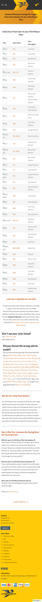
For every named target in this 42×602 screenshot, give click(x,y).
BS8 (14, 80)
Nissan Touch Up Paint (23, 385)
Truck (25, 376)
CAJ (17, 72)
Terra (13, 376)
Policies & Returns (9, 545)
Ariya (29, 358)
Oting (11, 370)
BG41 (18, 151)
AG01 (18, 136)
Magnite (35, 364)
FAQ (5, 539)
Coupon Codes (8, 548)
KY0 (14, 228)
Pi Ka (30, 370)
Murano (11, 367)
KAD (14, 196)
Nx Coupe (6, 370)
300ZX (20, 355)
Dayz (10, 361)
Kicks (16, 364)
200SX (10, 355)
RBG (14, 290)
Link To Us (6, 556)
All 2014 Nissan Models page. (17, 382)
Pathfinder (24, 370)
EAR (14, 130)
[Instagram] (7, 568)
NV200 (27, 367)
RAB (14, 265)
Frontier (29, 361)
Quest (5, 373)
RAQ (14, 273)
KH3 (14, 214)
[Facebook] (2, 568)
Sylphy (5, 376)
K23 (14, 176)
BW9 (14, 88)
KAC (14, 188)
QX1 (14, 259)
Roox (14, 373)
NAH (14, 242)
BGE (14, 72)
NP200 (17, 367)
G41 (14, 151)
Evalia (23, 361)
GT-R (34, 361)
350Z (24, 355)
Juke (11, 364)
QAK (14, 254)
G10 (14, 144)
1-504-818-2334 (10, 337)
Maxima (5, 367)
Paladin (16, 370)
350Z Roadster (31, 355)
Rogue (10, 373)
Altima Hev (23, 358)
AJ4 (14, 54)
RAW (14, 279)
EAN (14, 124)
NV (23, 367)
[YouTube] (4, 568)
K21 (14, 170)
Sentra (24, 373)
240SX (15, 355)
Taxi (9, 376)
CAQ (14, 109)
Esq (19, 361)
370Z (4, 358)
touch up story (13, 492)
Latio (26, 364)
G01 (14, 136)
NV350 (32, 367)
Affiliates (6, 551)
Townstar (19, 376)
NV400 (37, 367)
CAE (14, 98)
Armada (35, 358)
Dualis (15, 361)
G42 (14, 159)
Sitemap (6, 542)
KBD (14, 208)
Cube (6, 361)
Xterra (10, 379)
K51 (14, 182)
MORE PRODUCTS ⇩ (21, 502)
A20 (14, 49)
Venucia (33, 376)
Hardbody (6, 364)
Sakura (19, 373)
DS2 (14, 116)
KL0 (14, 221)
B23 (14, 65)
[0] (36, 6)
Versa (5, 379)
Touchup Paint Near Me (10, 562)
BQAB (18, 248)
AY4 (14, 59)
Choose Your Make (9, 536)
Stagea (30, 373)
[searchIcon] (6, 5)
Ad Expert (10, 358)
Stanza (35, 373)
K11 (14, 165)
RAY (14, 284)
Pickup (35, 370)
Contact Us (5, 528)
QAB (14, 248)
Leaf (30, 364)
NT (21, 367)
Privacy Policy (8, 559)
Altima (16, 358)
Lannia (21, 364)
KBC (14, 202)
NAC (14, 236)
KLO (17, 221)
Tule (28, 376)
